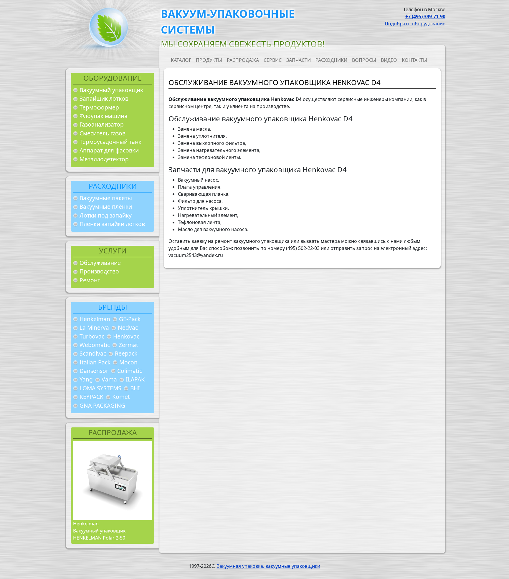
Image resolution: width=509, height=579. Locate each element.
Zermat (128, 345)
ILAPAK (135, 379)
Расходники (331, 60)
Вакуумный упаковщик (111, 90)
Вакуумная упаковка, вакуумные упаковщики (268, 566)
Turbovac (92, 336)
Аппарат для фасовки (109, 150)
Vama (109, 379)
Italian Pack (95, 362)
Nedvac (128, 327)
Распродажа (243, 60)
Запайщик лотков (104, 98)
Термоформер (99, 107)
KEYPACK (91, 397)
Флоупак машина (104, 116)
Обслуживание (100, 263)
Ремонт (90, 280)
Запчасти (298, 60)
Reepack (126, 353)
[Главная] (106, 29)
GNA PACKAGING (102, 405)
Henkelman (95, 319)
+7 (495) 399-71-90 (425, 16)
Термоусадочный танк (110, 142)
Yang (86, 379)
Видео (389, 60)
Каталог (181, 60)
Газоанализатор (102, 124)
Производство (99, 271)
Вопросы (364, 60)
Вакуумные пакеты (106, 198)
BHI (135, 388)
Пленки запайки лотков (112, 224)
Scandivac (93, 353)
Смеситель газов (102, 133)
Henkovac (126, 336)
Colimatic (129, 371)
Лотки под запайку (106, 215)
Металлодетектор (104, 159)
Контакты (414, 60)
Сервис (273, 60)
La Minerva (94, 327)
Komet (121, 397)
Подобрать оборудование (415, 23)
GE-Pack (130, 319)
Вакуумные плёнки (106, 206)
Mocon (128, 362)
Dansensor (94, 371)
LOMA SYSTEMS (100, 388)
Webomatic (95, 345)
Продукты (209, 60)
